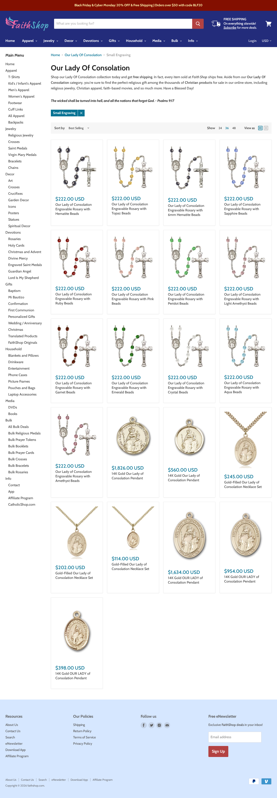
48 (234, 128)
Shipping (79, 725)
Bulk (175, 41)
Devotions (91, 41)
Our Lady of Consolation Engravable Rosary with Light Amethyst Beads (242, 299)
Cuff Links (15, 109)
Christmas (15, 330)
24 (220, 128)
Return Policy (82, 731)
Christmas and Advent (24, 252)
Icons (12, 206)
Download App (15, 750)
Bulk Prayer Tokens (22, 440)
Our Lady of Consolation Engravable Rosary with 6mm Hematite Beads (186, 210)
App (11, 491)
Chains (13, 168)
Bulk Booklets (18, 446)
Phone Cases (17, 375)
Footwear (15, 103)
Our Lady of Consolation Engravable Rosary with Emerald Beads (130, 387)
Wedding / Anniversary (25, 323)
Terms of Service (84, 737)
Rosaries (14, 239)
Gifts (113, 41)
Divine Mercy (18, 258)
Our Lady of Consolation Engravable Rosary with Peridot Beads (186, 299)
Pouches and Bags (21, 388)
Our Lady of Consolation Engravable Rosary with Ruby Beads (73, 298)
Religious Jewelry (20, 135)
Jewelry (49, 41)
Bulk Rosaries (18, 472)
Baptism (14, 291)
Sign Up (218, 751)
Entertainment (18, 368)
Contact (14, 485)
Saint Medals (17, 148)
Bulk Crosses (17, 459)
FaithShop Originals (22, 342)
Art (10, 181)
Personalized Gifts (21, 317)
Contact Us (12, 731)
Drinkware (15, 362)
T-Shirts (14, 77)
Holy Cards (16, 245)
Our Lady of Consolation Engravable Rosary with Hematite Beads (73, 209)
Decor (69, 41)
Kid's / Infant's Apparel (24, 83)
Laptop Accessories (22, 394)
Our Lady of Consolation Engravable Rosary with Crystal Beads (186, 387)
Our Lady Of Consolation (83, 55)
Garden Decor (18, 200)
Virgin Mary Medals (22, 155)
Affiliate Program (20, 498)
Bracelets (15, 161)
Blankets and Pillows (23, 355)
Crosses (14, 142)
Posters (13, 213)
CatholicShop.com (21, 504)
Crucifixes (15, 194)
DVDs (12, 407)
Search (10, 737)
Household (134, 41)
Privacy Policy (82, 744)
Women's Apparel (21, 96)
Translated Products (22, 336)
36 (227, 128)
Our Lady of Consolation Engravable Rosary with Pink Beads (133, 299)
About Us (11, 725)
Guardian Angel (19, 271)
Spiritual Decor (19, 226)
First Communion (21, 310)
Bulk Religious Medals (24, 433)
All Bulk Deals (18, 427)
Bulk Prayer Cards (21, 453)
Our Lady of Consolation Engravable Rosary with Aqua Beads (242, 387)
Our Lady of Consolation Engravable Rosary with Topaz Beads (130, 208)
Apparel (28, 41)
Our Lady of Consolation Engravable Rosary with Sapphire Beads (242, 208)
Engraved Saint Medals (25, 265)
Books (12, 414)
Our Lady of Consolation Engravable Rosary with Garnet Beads (73, 387)
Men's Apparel (18, 90)
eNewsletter (14, 744)
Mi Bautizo (16, 297)
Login (252, 41)
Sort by (59, 128)
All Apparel (16, 116)
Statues (13, 219)
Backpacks (15, 122)
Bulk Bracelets (18, 466)
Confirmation (18, 304)
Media (157, 41)
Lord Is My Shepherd (23, 278)
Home (10, 41)
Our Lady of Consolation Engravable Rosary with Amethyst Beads (73, 476)
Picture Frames (19, 381)
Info (191, 41)
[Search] (198, 24)
